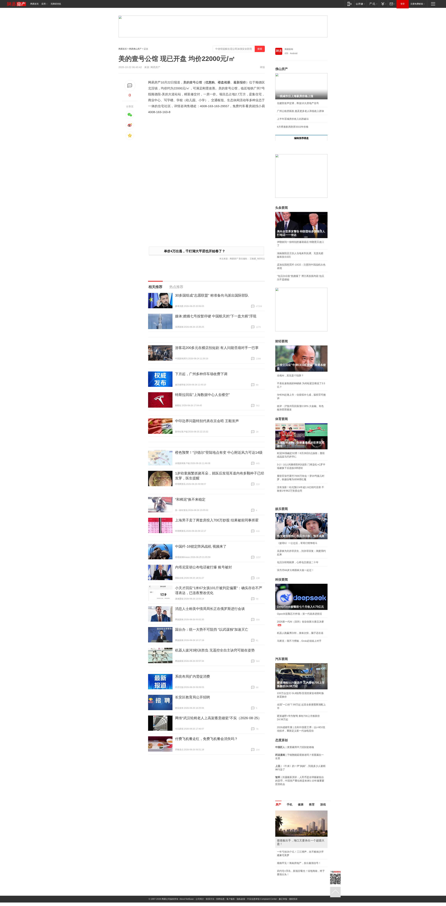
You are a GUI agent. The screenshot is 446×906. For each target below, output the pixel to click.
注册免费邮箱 (416, 4)
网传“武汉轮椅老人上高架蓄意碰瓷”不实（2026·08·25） (218, 718)
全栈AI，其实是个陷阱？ (290, 375)
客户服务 (230, 899)
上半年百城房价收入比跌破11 (293, 118)
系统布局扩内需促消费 (192, 676)
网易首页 (34, 4)
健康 (300, 804)
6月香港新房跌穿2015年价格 (292, 126)
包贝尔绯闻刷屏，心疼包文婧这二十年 (297, 562)
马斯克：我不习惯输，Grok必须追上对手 (299, 640)
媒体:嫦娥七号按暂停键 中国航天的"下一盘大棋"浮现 (215, 316)
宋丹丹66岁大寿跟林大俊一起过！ (295, 570)
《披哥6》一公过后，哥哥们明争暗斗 (297, 543)
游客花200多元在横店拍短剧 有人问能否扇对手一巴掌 (217, 348)
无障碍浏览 (56, 4)
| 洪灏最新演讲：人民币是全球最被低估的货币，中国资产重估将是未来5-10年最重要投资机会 (299, 781)
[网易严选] (373, 4)
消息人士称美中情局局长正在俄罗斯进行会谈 (210, 609)
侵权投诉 (293, 899)
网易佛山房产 (135, 49)
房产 (278, 804)
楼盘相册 (224, 82)
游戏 (323, 804)
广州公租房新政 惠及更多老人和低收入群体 (300, 111)
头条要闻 (281, 207)
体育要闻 (281, 419)
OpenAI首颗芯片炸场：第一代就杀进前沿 (299, 613)
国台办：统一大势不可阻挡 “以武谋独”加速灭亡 (211, 629)
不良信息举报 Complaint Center (262, 899)
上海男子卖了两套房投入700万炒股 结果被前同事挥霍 (217, 520)
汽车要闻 (281, 659)
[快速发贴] (129, 85)
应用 (43, 4)
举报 (262, 67)
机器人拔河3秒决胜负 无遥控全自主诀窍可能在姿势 (215, 650)
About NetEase (186, 899)
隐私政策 (241, 899)
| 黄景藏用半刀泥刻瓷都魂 (294, 747)
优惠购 (210, 82)
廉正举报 (283, 899)
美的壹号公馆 (192, 82)
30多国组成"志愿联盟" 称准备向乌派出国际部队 (212, 295)
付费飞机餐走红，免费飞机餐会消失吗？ (206, 739)
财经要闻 (281, 341)
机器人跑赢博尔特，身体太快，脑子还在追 (300, 633)
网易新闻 (289, 49)
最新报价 (239, 82)
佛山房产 (281, 69)
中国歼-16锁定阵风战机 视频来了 (200, 546)
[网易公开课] (360, 4)
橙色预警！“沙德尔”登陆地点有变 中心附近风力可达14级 (219, 452)
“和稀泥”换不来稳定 (190, 499)
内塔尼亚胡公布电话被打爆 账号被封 (203, 567)
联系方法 (210, 899)
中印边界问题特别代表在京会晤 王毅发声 (207, 421)
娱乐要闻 (281, 509)
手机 (289, 804)
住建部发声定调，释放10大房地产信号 (298, 103)
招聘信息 (220, 899)
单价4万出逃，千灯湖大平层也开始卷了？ (194, 251)
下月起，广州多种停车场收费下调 (201, 374)
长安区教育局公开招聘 (192, 697)
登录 (403, 4)
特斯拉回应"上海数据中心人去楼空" (202, 395)
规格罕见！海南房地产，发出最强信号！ (299, 863)
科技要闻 (281, 579)
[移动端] (349, 4)
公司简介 (200, 899)
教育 (312, 804)
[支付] (383, 4)
